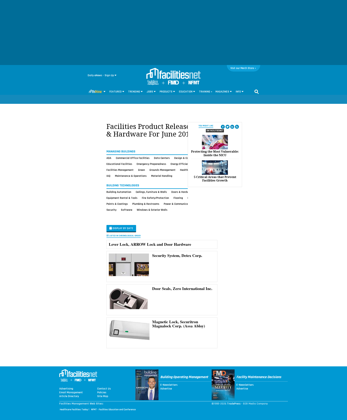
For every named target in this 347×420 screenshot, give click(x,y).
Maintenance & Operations (131, 176)
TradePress (234, 404)
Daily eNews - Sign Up (101, 75)
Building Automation (118, 192)
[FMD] (173, 84)
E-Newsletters (168, 385)
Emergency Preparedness (151, 164)
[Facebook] (223, 127)
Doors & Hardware (182, 192)
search (256, 92)
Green (141, 170)
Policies (101, 392)
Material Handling (161, 176)
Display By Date (122, 228)
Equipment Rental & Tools (121, 198)
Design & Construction (187, 158)
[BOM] (153, 84)
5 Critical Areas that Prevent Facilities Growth (215, 178)
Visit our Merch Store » (243, 68)
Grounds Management (162, 170)
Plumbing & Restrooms (145, 204)
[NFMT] (194, 83)
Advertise (166, 388)
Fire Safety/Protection (155, 198)
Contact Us (104, 388)
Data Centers (162, 158)
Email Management (71, 392)
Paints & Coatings (117, 204)
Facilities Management (120, 170)
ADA (108, 158)
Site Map (102, 396)
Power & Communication (178, 204)
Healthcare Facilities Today (74, 409)
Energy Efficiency (181, 164)
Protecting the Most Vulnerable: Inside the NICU (215, 153)
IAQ (108, 176)
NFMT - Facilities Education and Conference (113, 409)
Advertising (66, 388)
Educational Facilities (119, 164)
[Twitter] (228, 127)
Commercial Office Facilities (132, 158)
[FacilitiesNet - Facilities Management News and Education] (173, 73)
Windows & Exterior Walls (152, 210)
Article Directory (69, 396)
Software (126, 210)
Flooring (178, 198)
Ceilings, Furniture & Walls (151, 192)
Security (111, 210)
